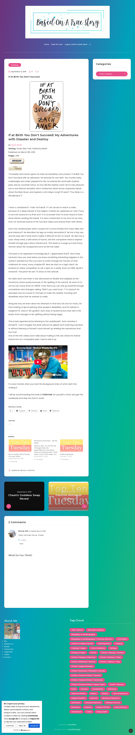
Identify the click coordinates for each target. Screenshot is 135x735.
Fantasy (113, 648)
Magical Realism (78, 698)
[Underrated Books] (72, 445)
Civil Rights (122, 639)
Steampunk (76, 712)
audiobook (15, 470)
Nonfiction (75, 703)
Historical (112, 689)
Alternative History (96, 630)
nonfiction (31, 470)
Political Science (113, 703)
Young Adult (102, 712)
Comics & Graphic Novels (82, 644)
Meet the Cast (57, 44)
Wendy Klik (23, 531)
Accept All (34, 726)
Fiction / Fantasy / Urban (110, 657)
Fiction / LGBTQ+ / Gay (110, 662)
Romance (75, 707)
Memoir (23, 470)
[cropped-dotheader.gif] (67, 22)
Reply (21, 544)
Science (88, 707)
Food (73, 689)
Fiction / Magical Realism (82, 666)
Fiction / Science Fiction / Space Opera (88, 684)
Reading (14, 65)
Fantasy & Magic (78, 653)
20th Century (77, 630)
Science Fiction (103, 707)
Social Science (120, 707)
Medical (93, 698)
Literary (105, 694)
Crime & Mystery (98, 648)
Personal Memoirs (93, 703)
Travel (89, 712)
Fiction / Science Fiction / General (86, 675)
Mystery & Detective (111, 698)
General (84, 689)
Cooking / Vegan (78, 648)
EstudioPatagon (75, 729)
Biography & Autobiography (83, 634)
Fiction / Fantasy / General (112, 653)
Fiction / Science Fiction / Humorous (87, 680)
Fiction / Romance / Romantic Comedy (88, 671)
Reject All (22, 726)
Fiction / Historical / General (83, 662)
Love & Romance (120, 694)
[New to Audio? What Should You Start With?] (20, 445)
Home (46, 44)
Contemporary (104, 644)
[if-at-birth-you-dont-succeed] (46, 106)
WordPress (72, 725)
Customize (10, 726)
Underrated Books (66, 454)
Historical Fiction (78, 694)
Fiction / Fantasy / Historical (83, 657)
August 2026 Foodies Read (76, 44)
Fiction (93, 653)
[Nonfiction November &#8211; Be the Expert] (47, 449)
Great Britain (97, 689)
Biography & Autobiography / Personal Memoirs (91, 639)
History (94, 694)
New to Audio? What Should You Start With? (19, 455)
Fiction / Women (117, 684)
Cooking (118, 644)
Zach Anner (16, 145)
